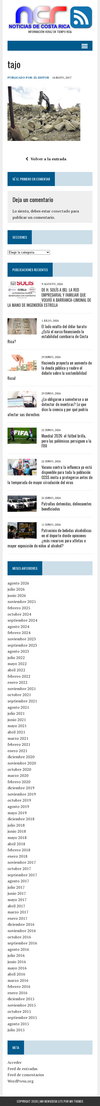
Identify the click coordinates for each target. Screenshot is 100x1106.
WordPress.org (20, 1081)
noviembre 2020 (22, 763)
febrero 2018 (19, 850)
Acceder (15, 1062)
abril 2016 (16, 974)
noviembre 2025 (22, 601)
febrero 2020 (19, 781)
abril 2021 (16, 732)
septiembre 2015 (22, 1017)
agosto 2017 (18, 881)
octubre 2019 (19, 800)
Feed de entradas (22, 1068)
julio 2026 (16, 589)
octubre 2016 (19, 937)
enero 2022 (17, 682)
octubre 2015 (19, 1011)
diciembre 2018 (21, 818)
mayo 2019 (17, 812)
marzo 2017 (18, 912)
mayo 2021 (17, 725)
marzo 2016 (18, 980)
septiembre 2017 (22, 875)
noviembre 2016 (22, 930)
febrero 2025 (19, 607)
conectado (60, 211)
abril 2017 (16, 906)
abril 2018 (16, 843)
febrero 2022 (19, 676)
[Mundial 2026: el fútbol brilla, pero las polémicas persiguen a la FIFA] (22, 440)
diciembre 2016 (21, 924)
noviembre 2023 (22, 639)
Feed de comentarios (26, 1074)
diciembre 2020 (21, 756)
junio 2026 (17, 595)
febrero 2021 (19, 744)
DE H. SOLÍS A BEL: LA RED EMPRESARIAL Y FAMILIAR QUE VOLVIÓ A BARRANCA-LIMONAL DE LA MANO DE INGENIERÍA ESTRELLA (49, 297)
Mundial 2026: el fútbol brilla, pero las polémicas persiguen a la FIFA (66, 441)
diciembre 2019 (21, 787)
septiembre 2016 (22, 943)
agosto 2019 (18, 806)
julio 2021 (16, 713)
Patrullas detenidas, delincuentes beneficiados (67, 506)
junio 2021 (17, 719)
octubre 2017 (19, 868)
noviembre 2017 (22, 862)
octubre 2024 (19, 614)
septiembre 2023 (22, 645)
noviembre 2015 (22, 1005)
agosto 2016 (18, 949)
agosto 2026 (18, 583)
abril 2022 (16, 670)
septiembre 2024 (22, 620)
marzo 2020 (18, 775)
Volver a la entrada (48, 159)
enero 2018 (17, 856)
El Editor (41, 77)
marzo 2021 (18, 738)
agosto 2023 (18, 651)
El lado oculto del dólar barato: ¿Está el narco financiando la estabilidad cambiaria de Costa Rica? (48, 334)
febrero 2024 (19, 632)
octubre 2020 (19, 769)
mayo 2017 (17, 899)
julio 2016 (16, 955)
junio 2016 (17, 961)
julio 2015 (16, 1030)
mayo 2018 (17, 837)
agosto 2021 (18, 707)
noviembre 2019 (22, 794)
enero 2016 (17, 992)
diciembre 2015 (21, 998)
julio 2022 (16, 657)
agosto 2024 (18, 626)
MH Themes (76, 1101)
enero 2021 (17, 750)
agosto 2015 (18, 1023)
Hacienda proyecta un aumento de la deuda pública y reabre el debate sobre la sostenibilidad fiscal (50, 370)
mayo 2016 (17, 968)
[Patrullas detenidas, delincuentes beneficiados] (22, 508)
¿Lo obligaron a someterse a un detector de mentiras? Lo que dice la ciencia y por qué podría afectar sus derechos (48, 406)
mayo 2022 (17, 663)
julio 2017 (16, 887)
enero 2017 (17, 918)
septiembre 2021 (22, 701)
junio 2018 (17, 831)
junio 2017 (17, 893)
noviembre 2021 (22, 688)
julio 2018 (16, 825)
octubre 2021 (19, 694)
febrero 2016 (19, 986)
